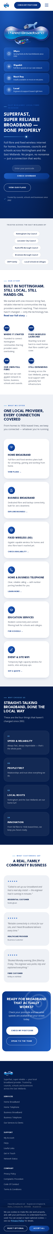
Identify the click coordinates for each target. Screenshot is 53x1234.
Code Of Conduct (11, 1184)
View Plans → (14, 472)
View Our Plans (17, 187)
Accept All (39, 1228)
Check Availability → (18, 552)
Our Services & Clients (13, 1122)
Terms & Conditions (12, 1189)
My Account (9, 1137)
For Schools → (15, 631)
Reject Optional (15, 1228)
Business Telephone (13, 1117)
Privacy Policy (10, 1173)
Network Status (11, 1158)
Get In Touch (9, 1153)
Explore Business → (18, 512)
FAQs (6, 1143)
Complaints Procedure (13, 1179)
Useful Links (9, 1148)
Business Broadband (13, 1112)
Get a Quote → (15, 671)
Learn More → (15, 591)
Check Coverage (26, 176)
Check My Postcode (27, 5)
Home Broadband (12, 1102)
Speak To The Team (21, 1041)
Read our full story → (15, 315)
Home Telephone (11, 1107)
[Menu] (46, 5)
